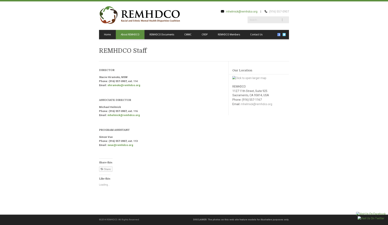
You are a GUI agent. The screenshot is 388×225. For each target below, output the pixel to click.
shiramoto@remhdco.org (124, 85)
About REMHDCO (130, 34)
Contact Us (256, 34)
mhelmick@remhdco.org (241, 11)
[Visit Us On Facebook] (371, 213)
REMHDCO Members (229, 34)
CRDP (205, 34)
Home (107, 34)
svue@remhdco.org (120, 145)
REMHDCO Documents (162, 34)
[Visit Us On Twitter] (370, 218)
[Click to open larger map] (249, 78)
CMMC (188, 34)
